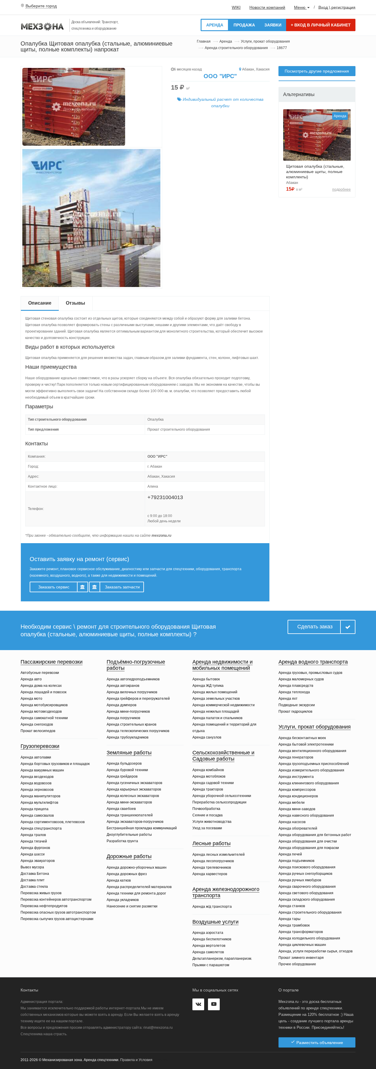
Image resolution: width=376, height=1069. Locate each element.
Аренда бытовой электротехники (306, 744)
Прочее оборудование (297, 964)
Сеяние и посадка (207, 815)
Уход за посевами (207, 828)
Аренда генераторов (295, 757)
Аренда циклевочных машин (302, 945)
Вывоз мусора (32, 867)
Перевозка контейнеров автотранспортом (56, 899)
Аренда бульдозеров (124, 763)
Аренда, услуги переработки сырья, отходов (315, 951)
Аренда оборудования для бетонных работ (314, 835)
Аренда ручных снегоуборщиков (305, 874)
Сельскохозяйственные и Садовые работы (223, 756)
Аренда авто (31, 679)
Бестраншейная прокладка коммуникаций (142, 828)
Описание (39, 303)
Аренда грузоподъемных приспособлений (313, 764)
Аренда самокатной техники (44, 718)
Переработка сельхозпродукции (219, 802)
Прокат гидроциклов (295, 711)
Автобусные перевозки (40, 673)
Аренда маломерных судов (301, 679)
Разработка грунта (122, 841)
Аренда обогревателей (297, 828)
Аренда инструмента (296, 777)
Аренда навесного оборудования (306, 815)
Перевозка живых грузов (41, 893)
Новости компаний (267, 7)
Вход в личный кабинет (321, 25)
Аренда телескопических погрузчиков (138, 731)
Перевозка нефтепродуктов (44, 906)
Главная (204, 41)
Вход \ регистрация (336, 7)
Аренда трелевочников (211, 867)
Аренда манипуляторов (40, 796)
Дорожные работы (129, 856)
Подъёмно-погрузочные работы (136, 665)
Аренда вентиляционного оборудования (312, 751)
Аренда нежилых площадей (215, 711)
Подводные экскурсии (296, 705)
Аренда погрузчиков (123, 718)
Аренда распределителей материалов (139, 887)
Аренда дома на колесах (41, 686)
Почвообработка (206, 809)
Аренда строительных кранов (131, 724)
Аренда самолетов (208, 952)
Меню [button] (300, 7)
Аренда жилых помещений (214, 692)
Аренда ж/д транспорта (212, 906)
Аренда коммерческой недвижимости (223, 705)
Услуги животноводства (211, 822)
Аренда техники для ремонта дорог (136, 893)
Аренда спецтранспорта (41, 828)
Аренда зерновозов (37, 790)
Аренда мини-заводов (296, 809)
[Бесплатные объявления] (42, 27)
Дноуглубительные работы (129, 835)
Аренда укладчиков (123, 900)
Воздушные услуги (215, 922)
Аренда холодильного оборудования (309, 938)
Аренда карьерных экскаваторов (134, 789)
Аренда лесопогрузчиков (213, 861)
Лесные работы (211, 843)
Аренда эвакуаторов (38, 861)
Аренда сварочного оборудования (307, 887)
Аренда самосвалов (37, 815)
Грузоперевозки (40, 746)
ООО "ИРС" (220, 76)
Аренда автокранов (123, 686)
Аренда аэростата (207, 933)
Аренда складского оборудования (306, 899)
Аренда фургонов (35, 848)
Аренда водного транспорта (313, 662)
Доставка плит (33, 880)
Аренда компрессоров (296, 790)
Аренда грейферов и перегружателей (138, 699)
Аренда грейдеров (122, 776)
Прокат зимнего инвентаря (301, 958)
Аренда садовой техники (213, 783)
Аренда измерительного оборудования (311, 770)
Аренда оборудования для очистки (307, 841)
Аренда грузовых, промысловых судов (310, 673)
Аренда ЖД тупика (208, 686)
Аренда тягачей (34, 841)
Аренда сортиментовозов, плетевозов (53, 822)
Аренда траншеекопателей (130, 815)
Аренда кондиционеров (298, 796)
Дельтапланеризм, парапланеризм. (222, 958)
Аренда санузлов (206, 737)
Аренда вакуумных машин (42, 770)
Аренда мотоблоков (208, 776)
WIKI (236, 7)
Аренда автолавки (36, 757)
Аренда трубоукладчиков (127, 737)
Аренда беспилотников (211, 939)
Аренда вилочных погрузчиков (132, 692)
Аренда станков (291, 906)
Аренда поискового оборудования (306, 867)
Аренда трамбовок (294, 925)
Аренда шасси (33, 854)
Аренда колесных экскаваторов (133, 796)
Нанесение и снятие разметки (132, 906)
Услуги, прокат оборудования (265, 41)
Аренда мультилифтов (39, 803)
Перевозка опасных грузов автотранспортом (58, 912)
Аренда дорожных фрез (127, 874)
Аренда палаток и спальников (217, 718)
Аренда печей (290, 854)
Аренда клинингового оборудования (308, 783)
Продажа (244, 25)
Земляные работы (129, 753)
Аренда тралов (33, 835)
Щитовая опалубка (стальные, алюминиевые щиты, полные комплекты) (315, 171)
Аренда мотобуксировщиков (44, 705)
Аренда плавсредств (295, 686)
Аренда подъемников (296, 861)
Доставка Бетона (35, 874)
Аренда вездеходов (37, 777)
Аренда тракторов (207, 789)
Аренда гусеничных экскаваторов (134, 783)
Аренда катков (119, 880)
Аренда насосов (292, 822)
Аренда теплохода (294, 692)
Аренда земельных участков (216, 699)
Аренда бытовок (206, 679)
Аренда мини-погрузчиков (128, 711)
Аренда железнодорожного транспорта (225, 892)
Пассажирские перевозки (52, 662)
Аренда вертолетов (208, 946)
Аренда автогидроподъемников (133, 679)
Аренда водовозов (36, 783)
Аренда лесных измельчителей (218, 854)
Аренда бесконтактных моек (302, 738)
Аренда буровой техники (127, 770)
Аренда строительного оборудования (236, 48)
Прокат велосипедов (38, 731)
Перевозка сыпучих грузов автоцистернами (57, 919)
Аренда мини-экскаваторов (129, 802)
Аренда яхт (288, 699)
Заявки (272, 25)
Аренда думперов (121, 705)
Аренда (214, 25)
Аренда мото (31, 699)
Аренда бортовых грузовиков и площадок (55, 764)
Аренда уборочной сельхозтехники (221, 796)
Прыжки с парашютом (210, 965)
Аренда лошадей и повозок (43, 692)
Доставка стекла (34, 887)
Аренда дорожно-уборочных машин (137, 867)
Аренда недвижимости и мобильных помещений (222, 665)
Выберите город (41, 6)
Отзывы (75, 303)
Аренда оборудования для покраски (308, 848)
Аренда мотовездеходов (41, 711)
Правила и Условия (136, 1060)
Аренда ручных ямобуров (299, 880)
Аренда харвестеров (209, 874)
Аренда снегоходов (37, 724)
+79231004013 (165, 497)
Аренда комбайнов (208, 770)
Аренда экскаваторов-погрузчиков (135, 822)
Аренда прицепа (34, 809)
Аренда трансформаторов (300, 932)
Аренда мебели (291, 803)
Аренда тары (289, 919)
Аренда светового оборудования (305, 893)
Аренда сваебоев (121, 809)
